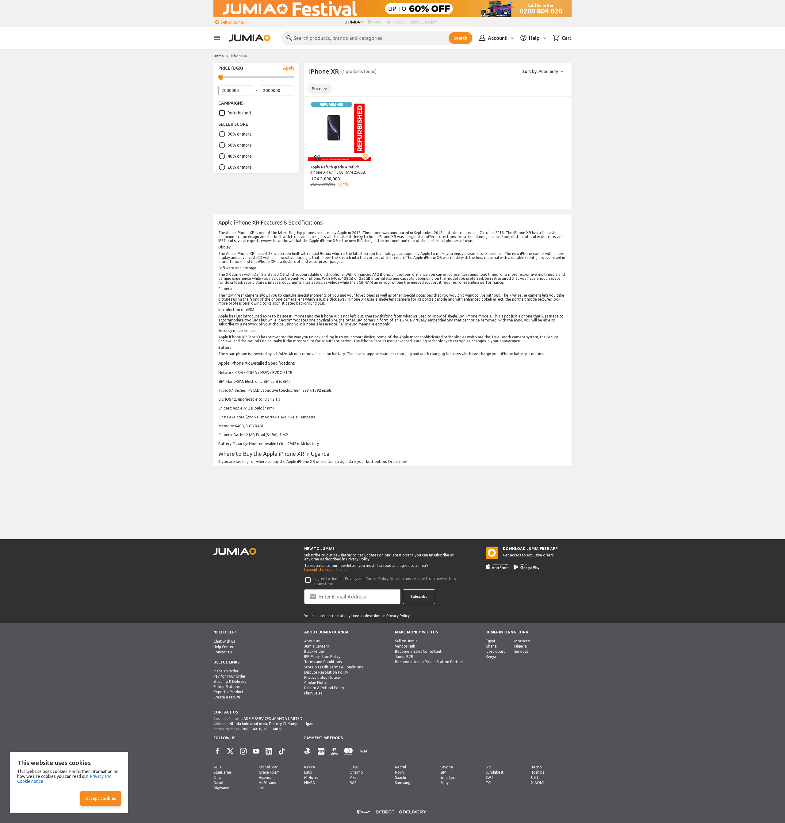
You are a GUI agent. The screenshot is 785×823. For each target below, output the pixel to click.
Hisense (265, 777)
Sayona (446, 767)
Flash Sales (313, 693)
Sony (444, 783)
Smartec (447, 777)
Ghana (491, 646)
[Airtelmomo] (334, 751)
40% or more (240, 156)
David (218, 783)
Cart (567, 38)
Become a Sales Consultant (418, 651)
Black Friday (314, 651)
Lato (308, 772)
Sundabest (495, 772)
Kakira (309, 767)
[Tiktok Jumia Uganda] (281, 751)
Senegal (521, 651)
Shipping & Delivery (229, 681)
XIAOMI (537, 783)
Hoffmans (267, 783)
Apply (288, 68)
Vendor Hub (405, 646)
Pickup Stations (226, 687)
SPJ (488, 767)
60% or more (240, 145)
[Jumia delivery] (425, 22)
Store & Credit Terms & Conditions (333, 667)
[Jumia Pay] (375, 22)
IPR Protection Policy (322, 657)
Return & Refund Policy (324, 688)
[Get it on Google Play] (526, 567)
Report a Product (228, 692)
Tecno (536, 767)
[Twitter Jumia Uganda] (230, 751)
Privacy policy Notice (322, 677)
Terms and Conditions (323, 662)
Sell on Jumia (232, 22)
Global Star (268, 767)
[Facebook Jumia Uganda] (217, 751)
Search (460, 38)
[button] (365, 156)
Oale (354, 767)
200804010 (251, 729)
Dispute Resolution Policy (326, 672)
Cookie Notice (316, 683)
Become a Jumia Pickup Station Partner (429, 662)
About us (312, 641)
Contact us (222, 652)
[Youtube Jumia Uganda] (256, 751)
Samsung (402, 783)
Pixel (354, 777)
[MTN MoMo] (321, 751)
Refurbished (239, 112)
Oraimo (356, 772)
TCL (489, 783)
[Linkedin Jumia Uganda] (268, 751)
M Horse (311, 777)
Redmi (400, 767)
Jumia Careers (316, 646)
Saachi (400, 777)
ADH (217, 767)
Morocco (522, 641)
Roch (399, 772)
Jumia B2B (404, 657)
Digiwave (221, 788)
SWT (489, 777)
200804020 (272, 729)
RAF (353, 783)
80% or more (240, 134)
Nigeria (520, 646)
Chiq (217, 777)
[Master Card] (348, 751)
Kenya (491, 657)
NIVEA (309, 783)
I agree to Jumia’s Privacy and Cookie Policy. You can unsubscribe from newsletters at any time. (384, 581)
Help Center (223, 647)
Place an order (226, 671)
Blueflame (222, 772)
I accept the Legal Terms (325, 569)
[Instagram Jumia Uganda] (243, 751)
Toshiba (538, 772)
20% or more (240, 167)
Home (218, 56)
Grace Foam (269, 772)
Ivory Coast (495, 651)
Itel (261, 788)
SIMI (443, 772)
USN (534, 777)
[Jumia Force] (396, 22)
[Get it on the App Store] (497, 567)
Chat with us (224, 641)
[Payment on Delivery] (308, 751)
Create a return (226, 697)
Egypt (491, 641)
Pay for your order (229, 676)
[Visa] (363, 751)
